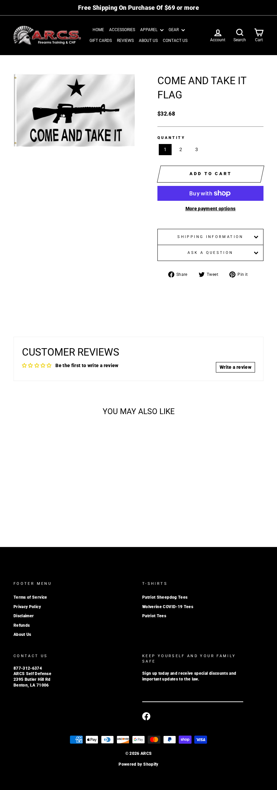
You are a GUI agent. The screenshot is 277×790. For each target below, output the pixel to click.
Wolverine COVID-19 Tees (167, 606)
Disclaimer (24, 616)
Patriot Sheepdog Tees (164, 597)
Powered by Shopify (138, 764)
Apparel (149, 29)
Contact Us (175, 40)
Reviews (125, 40)
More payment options (210, 208)
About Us (148, 40)
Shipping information (210, 237)
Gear (174, 29)
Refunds (22, 625)
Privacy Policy (27, 606)
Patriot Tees (154, 616)
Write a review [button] (235, 367)
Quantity (171, 138)
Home (98, 29)
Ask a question (210, 252)
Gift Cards (101, 40)
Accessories (122, 29)
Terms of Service (30, 597)
